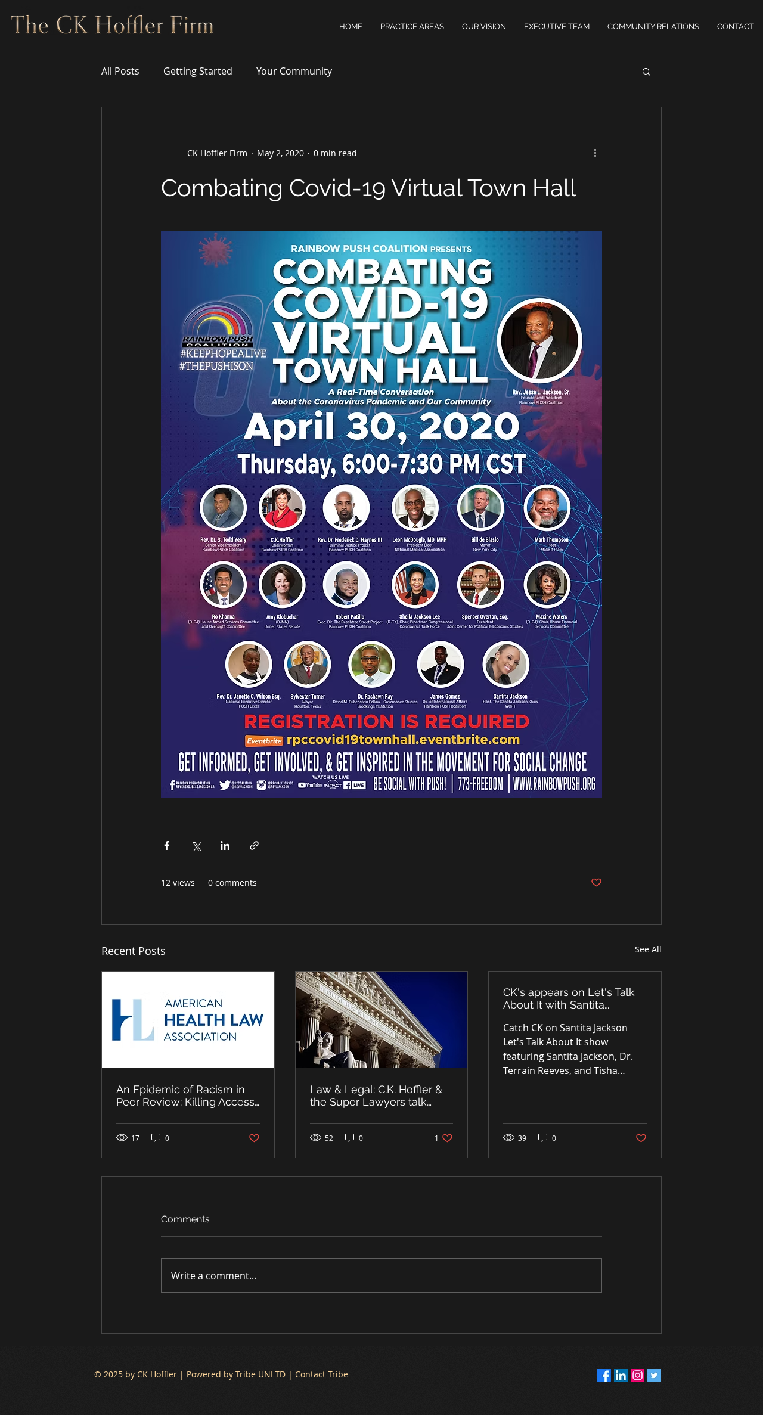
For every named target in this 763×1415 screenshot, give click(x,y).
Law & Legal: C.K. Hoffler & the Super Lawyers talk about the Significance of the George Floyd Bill (376, 1095)
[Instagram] (637, 1375)
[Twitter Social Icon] (654, 1375)
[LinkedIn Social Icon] (621, 1375)
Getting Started (197, 70)
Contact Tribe (321, 1374)
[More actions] (595, 152)
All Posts (120, 70)
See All (648, 949)
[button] (653, 27)
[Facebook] (604, 1375)
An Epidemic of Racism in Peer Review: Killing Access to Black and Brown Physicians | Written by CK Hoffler (185, 1095)
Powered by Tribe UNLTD (236, 1374)
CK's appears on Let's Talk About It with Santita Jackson (569, 998)
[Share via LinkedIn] (225, 845)
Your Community (294, 70)
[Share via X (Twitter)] (195, 845)
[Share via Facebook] (166, 845)
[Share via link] (254, 845)
